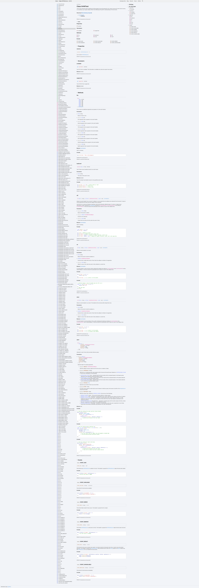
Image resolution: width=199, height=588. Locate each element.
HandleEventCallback (93, 198)
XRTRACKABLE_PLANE (121, 372)
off (86, 238)
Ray (86, 346)
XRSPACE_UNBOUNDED (85, 403)
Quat (119, 548)
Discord (131, 1)
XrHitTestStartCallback (89, 344)
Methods (131, 15)
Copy (124, 155)
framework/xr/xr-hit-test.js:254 (85, 455)
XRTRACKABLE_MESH (85, 379)
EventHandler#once (111, 205)
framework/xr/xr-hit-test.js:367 (85, 73)
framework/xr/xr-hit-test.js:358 (85, 88)
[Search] (142, 1)
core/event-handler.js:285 (84, 159)
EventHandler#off (119, 268)
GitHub (139, 1)
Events (130, 25)
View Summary (85, 12)
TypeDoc (9, 586)
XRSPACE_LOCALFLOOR (85, 397)
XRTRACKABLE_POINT (85, 375)
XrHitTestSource (85, 54)
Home (56, 1)
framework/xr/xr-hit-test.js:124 (85, 56)
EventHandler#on (103, 205)
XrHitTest (78, 4)
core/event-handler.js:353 (84, 191)
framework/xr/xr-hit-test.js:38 (85, 497)
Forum (135, 1)
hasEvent (87, 189)
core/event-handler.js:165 (84, 240)
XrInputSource (122, 388)
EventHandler (81, 15)
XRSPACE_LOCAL (84, 396)
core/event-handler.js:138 (84, 335)
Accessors (131, 10)
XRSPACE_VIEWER (97, 393)
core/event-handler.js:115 (84, 292)
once (87, 333)
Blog (128, 1)
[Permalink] (82, 23)
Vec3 (112, 548)
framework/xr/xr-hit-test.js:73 (85, 537)
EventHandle (92, 205)
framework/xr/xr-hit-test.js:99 (85, 517)
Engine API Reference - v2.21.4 (65, 1)
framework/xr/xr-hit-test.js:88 (85, 560)
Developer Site (123, 1)
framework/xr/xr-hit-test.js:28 (85, 19)
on (86, 291)
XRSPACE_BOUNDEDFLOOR (86, 400)
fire (86, 157)
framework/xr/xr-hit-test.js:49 (85, 579)
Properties (131, 7)
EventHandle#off (80, 206)
